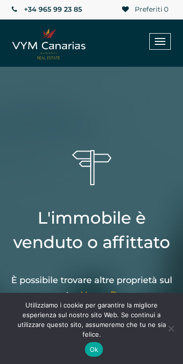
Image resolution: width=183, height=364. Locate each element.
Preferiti (150, 9)
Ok (94, 349)
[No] (171, 328)
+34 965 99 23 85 (52, 9)
